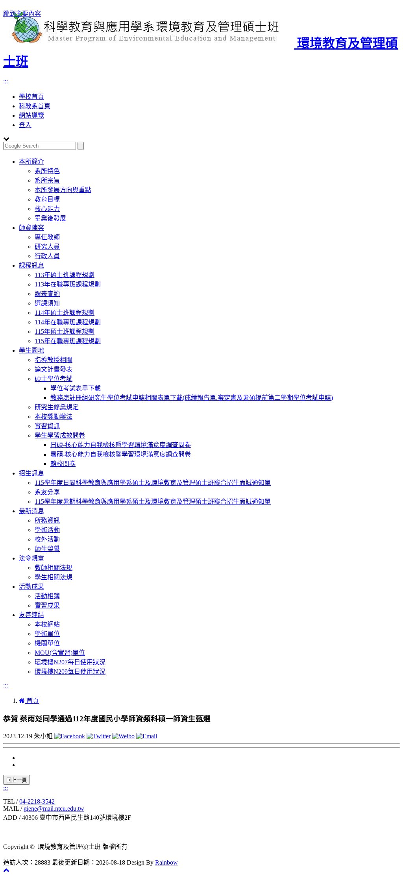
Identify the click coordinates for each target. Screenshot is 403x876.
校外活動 (47, 539)
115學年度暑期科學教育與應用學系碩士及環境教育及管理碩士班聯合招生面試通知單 (153, 501)
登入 (25, 125)
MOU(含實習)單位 (60, 652)
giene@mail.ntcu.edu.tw (54, 808)
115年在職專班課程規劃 (68, 341)
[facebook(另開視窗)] (69, 736)
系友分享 (47, 492)
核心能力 (47, 208)
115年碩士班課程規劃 (64, 331)
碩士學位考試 (53, 378)
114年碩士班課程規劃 (64, 312)
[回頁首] (6, 870)
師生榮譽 (47, 548)
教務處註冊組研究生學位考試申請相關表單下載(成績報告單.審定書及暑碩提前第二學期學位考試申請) (191, 397)
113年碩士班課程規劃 (64, 275)
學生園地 (31, 350)
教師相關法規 (53, 567)
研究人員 (47, 246)
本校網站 (47, 624)
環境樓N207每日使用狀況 (70, 662)
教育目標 (47, 199)
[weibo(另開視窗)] (123, 736)
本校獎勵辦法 (53, 416)
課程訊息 (31, 265)
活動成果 (31, 586)
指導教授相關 (53, 360)
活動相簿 (47, 596)
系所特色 (47, 171)
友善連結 (31, 615)
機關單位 (47, 643)
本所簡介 (31, 161)
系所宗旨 (47, 180)
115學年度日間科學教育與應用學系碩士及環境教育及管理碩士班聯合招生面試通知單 (153, 482)
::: (5, 81)
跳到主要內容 (22, 13)
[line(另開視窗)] (146, 736)
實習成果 (47, 605)
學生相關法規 (53, 577)
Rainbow (166, 862)
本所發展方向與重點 (63, 190)
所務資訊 (47, 520)
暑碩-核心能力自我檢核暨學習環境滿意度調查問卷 (120, 454)
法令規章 (31, 558)
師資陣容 (31, 227)
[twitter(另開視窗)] (99, 736)
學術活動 (47, 530)
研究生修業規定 (57, 407)
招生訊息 (31, 473)
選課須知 (47, 303)
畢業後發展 (50, 218)
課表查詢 (47, 293)
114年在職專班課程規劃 (68, 322)
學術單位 (47, 633)
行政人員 (47, 256)
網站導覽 (31, 115)
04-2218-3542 (37, 801)
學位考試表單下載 (75, 388)
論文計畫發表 (53, 369)
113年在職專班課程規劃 (68, 284)
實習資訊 (47, 426)
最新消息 (31, 511)
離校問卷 (63, 463)
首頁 (32, 700)
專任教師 (47, 237)
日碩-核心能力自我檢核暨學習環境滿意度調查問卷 (120, 445)
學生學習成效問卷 (60, 435)
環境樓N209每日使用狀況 (70, 671)
